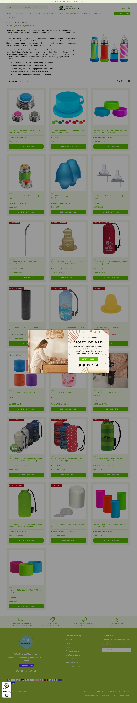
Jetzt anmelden (88, 359)
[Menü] (10, 683)
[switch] (7, 695)
